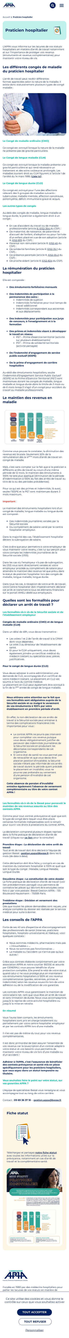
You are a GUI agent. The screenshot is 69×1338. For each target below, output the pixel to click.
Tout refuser (35, 1321)
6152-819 (17, 240)
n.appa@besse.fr (51, 1100)
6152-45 (53, 243)
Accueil (6, 17)
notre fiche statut (46, 1152)
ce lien (29, 837)
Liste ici (36, 176)
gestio (37, 1100)
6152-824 (47, 260)
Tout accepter (34, 1312)
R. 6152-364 (43, 228)
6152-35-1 (52, 249)
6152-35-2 (53, 254)
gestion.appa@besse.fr (35, 853)
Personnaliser (34, 1330)
